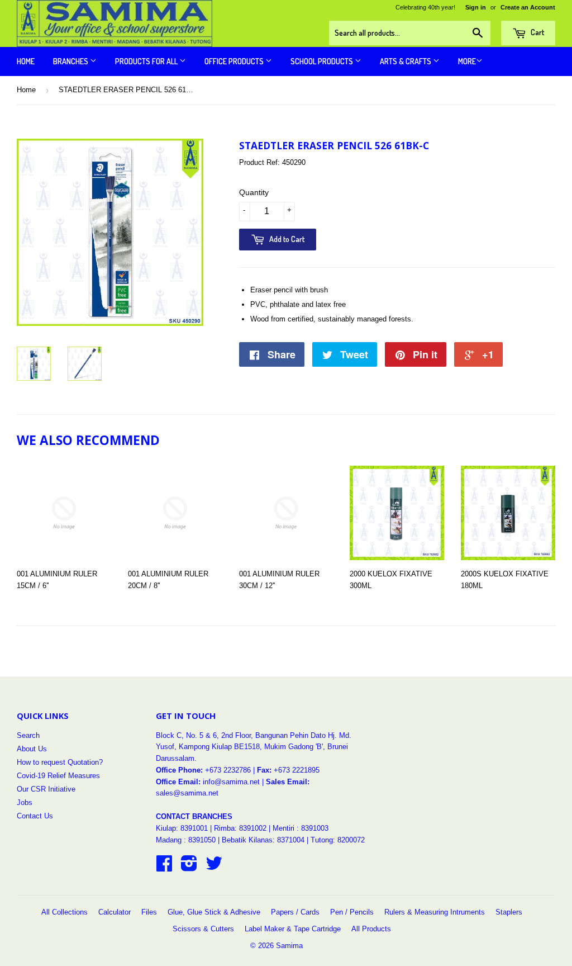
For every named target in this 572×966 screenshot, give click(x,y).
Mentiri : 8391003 (300, 828)
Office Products (234, 61)
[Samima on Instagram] (189, 867)
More (467, 61)
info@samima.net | (234, 782)
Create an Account (527, 7)
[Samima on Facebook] (164, 867)
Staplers (508, 912)
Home (26, 61)
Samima (289, 945)
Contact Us (35, 816)
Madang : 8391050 (186, 840)
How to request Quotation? (60, 762)
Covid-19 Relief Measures (58, 775)
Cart (536, 32)
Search (28, 735)
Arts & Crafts (406, 61)
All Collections (64, 912)
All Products (371, 929)
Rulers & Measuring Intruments (434, 912)
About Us (32, 749)
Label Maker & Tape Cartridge (293, 929)
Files (149, 912)
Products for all (147, 61)
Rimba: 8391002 (240, 828)
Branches (71, 61)
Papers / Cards (295, 912)
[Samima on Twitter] (214, 867)
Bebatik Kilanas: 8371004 (264, 840)
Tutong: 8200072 (338, 840)
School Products (322, 61)
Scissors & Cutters (203, 929)
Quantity (254, 192)
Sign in (475, 7)
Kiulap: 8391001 (183, 828)
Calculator (114, 912)
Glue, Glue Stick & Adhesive (214, 912)
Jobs (24, 802)
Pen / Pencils (352, 912)
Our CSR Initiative (46, 789)
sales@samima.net (187, 793)
